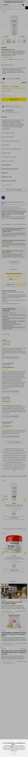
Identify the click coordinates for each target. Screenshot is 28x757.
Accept (14, 753)
